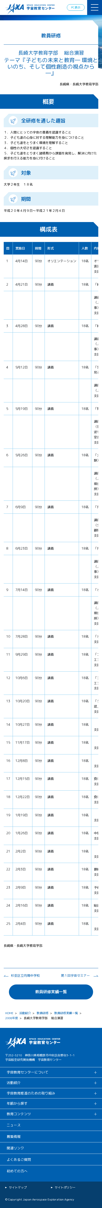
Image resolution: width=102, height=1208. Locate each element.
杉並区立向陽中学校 (25, 975)
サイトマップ (18, 1187)
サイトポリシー (65, 1187)
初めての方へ (17, 1171)
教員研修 (43, 1013)
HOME (9, 1013)
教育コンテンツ (19, 1113)
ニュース (14, 1125)
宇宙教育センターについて (27, 1072)
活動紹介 (25, 1013)
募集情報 (14, 1136)
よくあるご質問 (19, 1159)
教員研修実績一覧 (51, 991)
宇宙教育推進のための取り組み (31, 1093)
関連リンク (15, 1148)
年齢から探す (17, 1103)
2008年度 (11, 1018)
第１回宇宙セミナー (75, 975)
